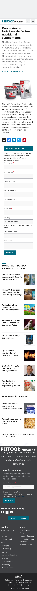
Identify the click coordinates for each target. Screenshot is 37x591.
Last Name (9, 172)
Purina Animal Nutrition (16, 71)
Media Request (25, 582)
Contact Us (12, 582)
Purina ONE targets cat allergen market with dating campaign (12, 292)
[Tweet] (19, 140)
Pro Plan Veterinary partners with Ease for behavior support (12, 277)
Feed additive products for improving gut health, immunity (12, 383)
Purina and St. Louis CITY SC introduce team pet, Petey (11, 322)
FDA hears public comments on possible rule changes (12, 406)
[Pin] (24, 140)
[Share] (9, 140)
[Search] (28, 21)
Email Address (10, 181)
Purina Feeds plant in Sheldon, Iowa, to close (11, 421)
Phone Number (10, 190)
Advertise (18, 580)
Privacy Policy (15, 585)
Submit (9, 253)
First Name (9, 163)
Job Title (8, 209)
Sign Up (9, 501)
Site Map (26, 585)
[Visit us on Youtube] (11, 512)
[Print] (4, 140)
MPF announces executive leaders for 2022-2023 (18, 435)
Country (7, 218)
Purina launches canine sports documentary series (11, 307)
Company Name (10, 199)
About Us (28, 580)
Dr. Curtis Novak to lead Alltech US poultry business (10, 368)
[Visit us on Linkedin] (7, 512)
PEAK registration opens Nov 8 (16, 396)
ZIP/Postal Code (10, 232)
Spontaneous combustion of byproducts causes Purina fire (11, 353)
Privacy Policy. (21, 496)
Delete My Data (18, 518)
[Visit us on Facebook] (2, 512)
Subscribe (9, 580)
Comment (8, 241)
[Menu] (33, 21)
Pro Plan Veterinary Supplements (11, 336)
